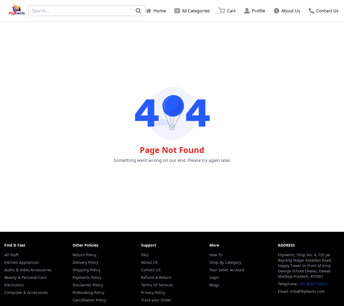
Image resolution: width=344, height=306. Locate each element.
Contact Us (327, 11)
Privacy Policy (153, 292)
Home (159, 11)
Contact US (151, 269)
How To (215, 254)
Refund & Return (156, 277)
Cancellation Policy (89, 300)
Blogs (214, 284)
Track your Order (156, 300)
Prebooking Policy (88, 292)
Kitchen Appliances (21, 262)
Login (214, 277)
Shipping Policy (86, 269)
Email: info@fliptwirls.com (301, 291)
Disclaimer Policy (88, 284)
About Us (290, 11)
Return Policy (84, 254)
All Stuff (11, 254)
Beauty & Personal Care (25, 277)
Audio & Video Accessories (28, 269)
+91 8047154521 (313, 283)
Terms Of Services (157, 284)
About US (149, 262)
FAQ (144, 254)
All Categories (196, 11)
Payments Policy (87, 277)
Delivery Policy (85, 262)
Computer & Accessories (26, 292)
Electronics (14, 284)
